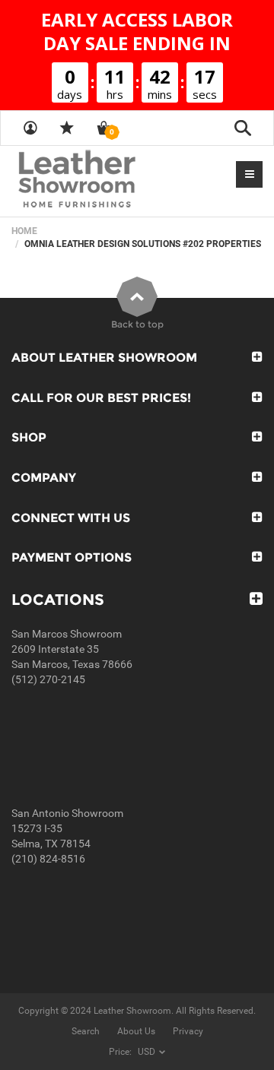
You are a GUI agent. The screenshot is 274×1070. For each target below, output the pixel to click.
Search (86, 1031)
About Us (136, 1031)
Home (24, 231)
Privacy (188, 1031)
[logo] (106, 180)
